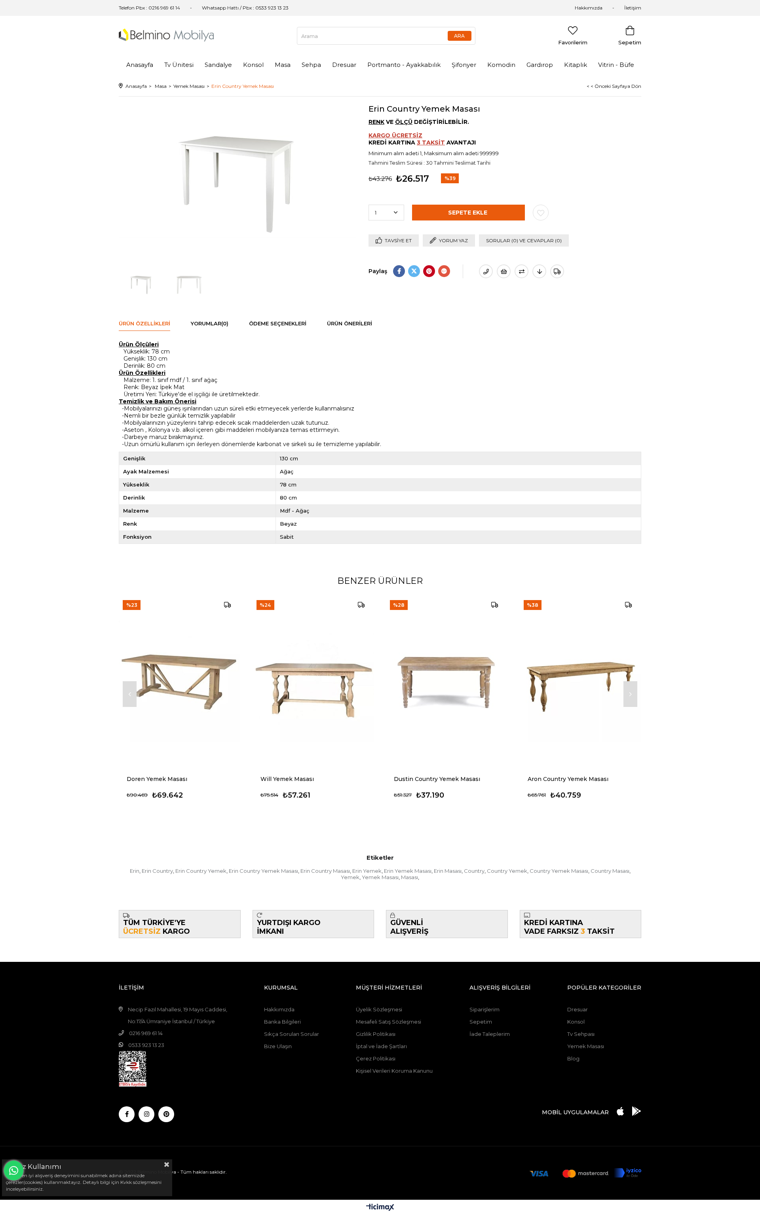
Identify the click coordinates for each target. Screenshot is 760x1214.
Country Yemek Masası (559, 871)
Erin (134, 871)
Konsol (253, 64)
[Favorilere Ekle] (541, 212)
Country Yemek (507, 871)
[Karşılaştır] (521, 271)
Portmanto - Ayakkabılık (404, 64)
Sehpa (311, 64)
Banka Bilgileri (282, 1021)
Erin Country (157, 871)
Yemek (350, 877)
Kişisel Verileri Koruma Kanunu (394, 1071)
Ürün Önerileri (349, 323)
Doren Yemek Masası (157, 779)
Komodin (501, 64)
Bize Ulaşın (278, 1046)
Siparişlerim (484, 1009)
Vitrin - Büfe (616, 64)
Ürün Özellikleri (144, 323)
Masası (409, 877)
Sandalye (218, 64)
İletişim (632, 8)
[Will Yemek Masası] (313, 681)
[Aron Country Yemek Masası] (581, 681)
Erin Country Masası (325, 871)
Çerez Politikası (375, 1058)
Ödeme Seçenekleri (277, 323)
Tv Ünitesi (179, 64)
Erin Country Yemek (200, 871)
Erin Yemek (367, 871)
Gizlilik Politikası (375, 1034)
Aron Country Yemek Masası (568, 779)
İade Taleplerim (489, 1034)
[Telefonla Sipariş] (486, 271)
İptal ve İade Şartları (381, 1046)
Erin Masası (448, 871)
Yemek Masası (380, 877)
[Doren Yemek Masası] (180, 681)
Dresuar (344, 64)
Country (474, 871)
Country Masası (610, 871)
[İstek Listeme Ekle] (504, 271)
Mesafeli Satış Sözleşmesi (388, 1021)
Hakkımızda (588, 8)
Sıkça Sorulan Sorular (291, 1034)
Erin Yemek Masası (407, 871)
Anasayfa (139, 64)
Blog (573, 1058)
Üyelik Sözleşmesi (379, 1009)
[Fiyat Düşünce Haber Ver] (539, 271)
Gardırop (539, 64)
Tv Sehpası (581, 1034)
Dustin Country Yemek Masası (437, 779)
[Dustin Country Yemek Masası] (447, 681)
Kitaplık (575, 64)
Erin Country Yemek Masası (263, 871)
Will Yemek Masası (287, 779)
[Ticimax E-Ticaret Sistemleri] (380, 1208)
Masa (283, 64)
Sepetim (480, 1021)
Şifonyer (464, 64)
